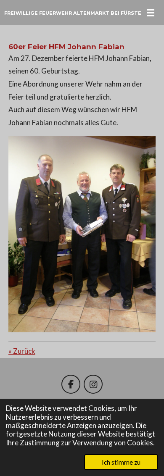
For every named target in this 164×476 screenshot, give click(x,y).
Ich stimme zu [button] (121, 462)
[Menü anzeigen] (150, 12)
